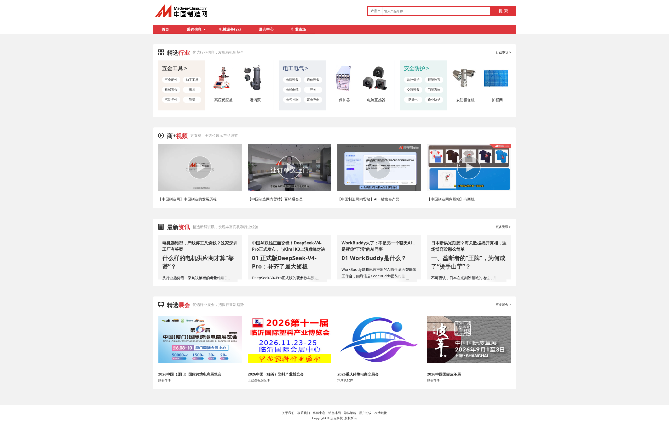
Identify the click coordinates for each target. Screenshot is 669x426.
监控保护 (413, 79)
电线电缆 (292, 89)
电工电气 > (295, 68)
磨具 (192, 89)
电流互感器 (376, 99)
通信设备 (313, 79)
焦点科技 (336, 418)
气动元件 (171, 99)
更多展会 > (503, 304)
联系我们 (303, 413)
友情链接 (380, 413)
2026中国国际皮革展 (444, 374)
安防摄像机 (465, 99)
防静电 (413, 99)
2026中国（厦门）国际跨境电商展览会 (189, 374)
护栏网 (497, 99)
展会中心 (266, 29)
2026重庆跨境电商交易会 (358, 374)
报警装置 (434, 79)
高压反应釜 (223, 99)
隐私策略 (350, 413)
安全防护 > (416, 68)
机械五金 (171, 89)
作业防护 (434, 99)
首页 (165, 29)
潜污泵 (255, 99)
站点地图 (334, 413)
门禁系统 (434, 89)
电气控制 (292, 99)
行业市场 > (503, 52)
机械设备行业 (230, 29)
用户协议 (365, 413)
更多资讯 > (503, 227)
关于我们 (288, 413)
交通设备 (413, 89)
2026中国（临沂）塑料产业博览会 (276, 374)
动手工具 (192, 79)
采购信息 (194, 29)
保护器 (344, 99)
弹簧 (192, 99)
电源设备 (292, 79)
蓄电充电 (313, 99)
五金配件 (171, 79)
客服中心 (319, 413)
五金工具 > (174, 68)
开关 (313, 89)
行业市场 (298, 29)
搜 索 (503, 11)
